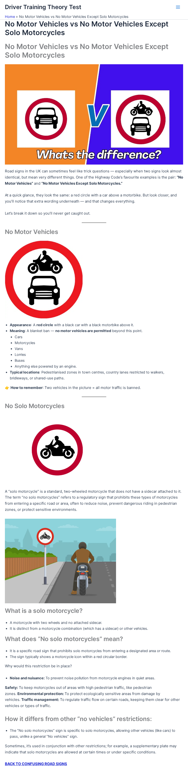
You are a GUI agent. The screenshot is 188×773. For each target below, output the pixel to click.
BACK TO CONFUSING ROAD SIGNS (36, 763)
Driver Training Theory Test (43, 7)
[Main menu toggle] (178, 7)
